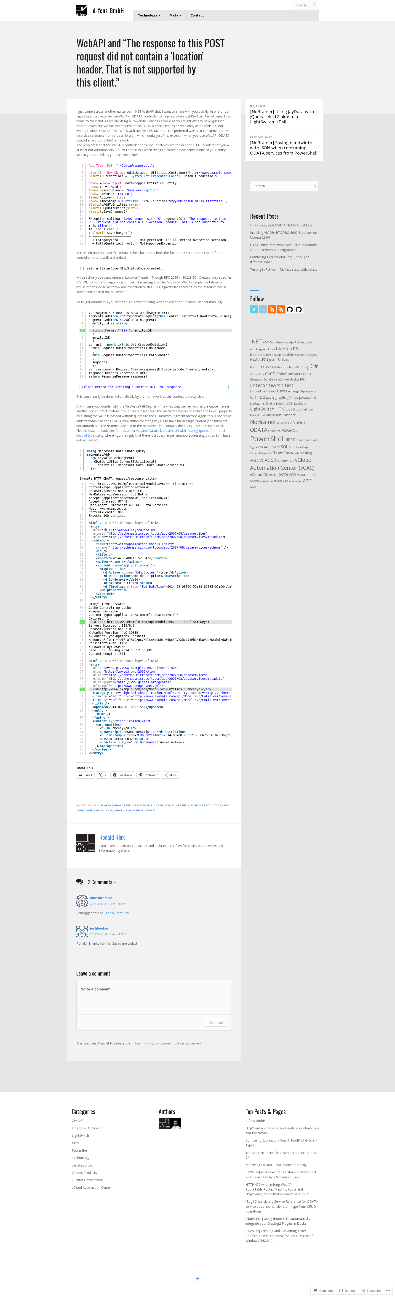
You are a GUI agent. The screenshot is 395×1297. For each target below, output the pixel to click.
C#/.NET (78, 1120)
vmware (266, 481)
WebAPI (150, 810)
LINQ (291, 409)
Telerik (295, 453)
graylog (270, 398)
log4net (301, 409)
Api (291, 342)
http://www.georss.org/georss (143, 682)
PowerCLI (290, 430)
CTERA (307, 374)
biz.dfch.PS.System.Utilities (269, 359)
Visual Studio (306, 474)
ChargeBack (257, 374)
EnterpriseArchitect (272, 385)
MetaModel (257, 415)
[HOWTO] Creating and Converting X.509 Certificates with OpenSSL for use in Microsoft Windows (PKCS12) (280, 1236)
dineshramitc (101, 898)
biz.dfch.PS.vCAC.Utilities (266, 367)
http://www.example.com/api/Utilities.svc (225, 172)
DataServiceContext (276, 379)
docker (294, 379)
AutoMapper (258, 349)
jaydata (255, 403)
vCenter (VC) (285, 461)
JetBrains (268, 403)
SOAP (265, 447)
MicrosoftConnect (281, 415)
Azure (271, 349)
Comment (216, 1022)
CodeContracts (289, 373)
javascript (307, 397)
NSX (280, 423)
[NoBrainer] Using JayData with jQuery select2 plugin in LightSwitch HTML (282, 115)
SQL (284, 446)
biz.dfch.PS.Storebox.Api (266, 355)
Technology (147, 15)
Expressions (308, 391)
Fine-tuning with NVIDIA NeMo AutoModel (281, 225)
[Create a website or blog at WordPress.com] (197, 1279)
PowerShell (180, 805)
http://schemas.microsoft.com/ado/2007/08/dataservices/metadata (165, 537)
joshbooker (99, 928)
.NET (256, 341)
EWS (282, 391)
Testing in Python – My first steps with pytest (283, 269)
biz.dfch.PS (287, 349)
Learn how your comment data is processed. (168, 1043)
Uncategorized (82, 1165)
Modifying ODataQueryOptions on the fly (276, 1165)
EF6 (302, 379)
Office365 (274, 431)
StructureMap (298, 447)
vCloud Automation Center (91, 1187)
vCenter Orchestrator (87, 1180)
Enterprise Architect (86, 1128)
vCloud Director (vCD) (269, 474)
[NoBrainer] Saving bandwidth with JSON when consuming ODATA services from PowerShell (283, 146)
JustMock (300, 403)
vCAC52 (267, 460)
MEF (310, 409)
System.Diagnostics (261, 453)
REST (290, 439)
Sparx (275, 447)
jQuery (281, 403)
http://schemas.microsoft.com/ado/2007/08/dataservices (157, 533)
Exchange (292, 391)
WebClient (295, 481)
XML (253, 486)
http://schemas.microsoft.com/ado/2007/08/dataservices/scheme (165, 547)
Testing (306, 453)
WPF (307, 481)
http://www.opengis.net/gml (136, 686)
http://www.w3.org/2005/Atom (130, 530)
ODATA (120, 810)
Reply (123, 903)
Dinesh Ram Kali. (116, 913)
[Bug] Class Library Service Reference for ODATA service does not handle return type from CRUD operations (282, 1206)
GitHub (257, 397)
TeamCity (281, 452)
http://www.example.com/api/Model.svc (143, 668)
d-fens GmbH (108, 10)
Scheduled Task (307, 440)
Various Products (205, 805)
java (295, 397)
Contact (197, 15)
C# (314, 366)
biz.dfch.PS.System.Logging (300, 355)
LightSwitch (160, 805)
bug (81, 810)
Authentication (304, 342)
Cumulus (256, 379)
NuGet (298, 422)
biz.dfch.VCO (291, 367)
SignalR (254, 447)
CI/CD (270, 373)
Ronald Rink (121, 805)
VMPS (254, 481)
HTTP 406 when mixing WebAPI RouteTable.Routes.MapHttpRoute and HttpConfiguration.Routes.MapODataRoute (278, 1189)
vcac (254, 460)
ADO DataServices (275, 342)
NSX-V (287, 423)
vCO (292, 474)
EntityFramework (264, 391)
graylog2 (283, 397)
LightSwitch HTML (99, 810)
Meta (174, 15)
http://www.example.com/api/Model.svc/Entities (139, 484)
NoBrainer (263, 422)
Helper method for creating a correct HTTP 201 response (131, 387)
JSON (289, 403)
